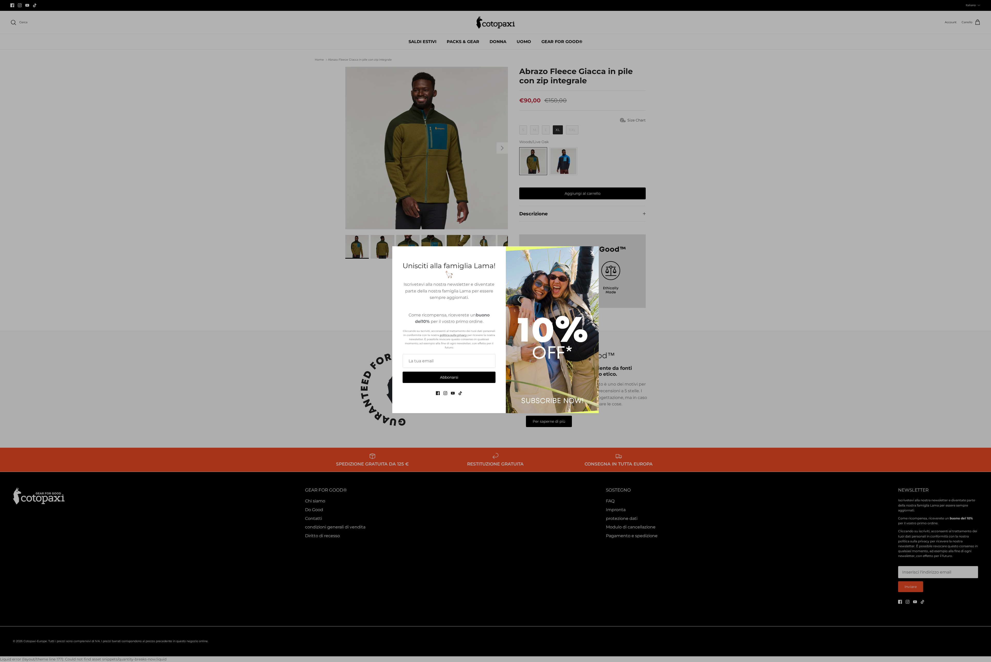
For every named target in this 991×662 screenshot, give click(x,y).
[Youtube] (453, 393)
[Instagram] (445, 393)
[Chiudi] (592, 252)
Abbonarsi (449, 377)
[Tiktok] (460, 393)
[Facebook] (438, 393)
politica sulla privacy (453, 335)
